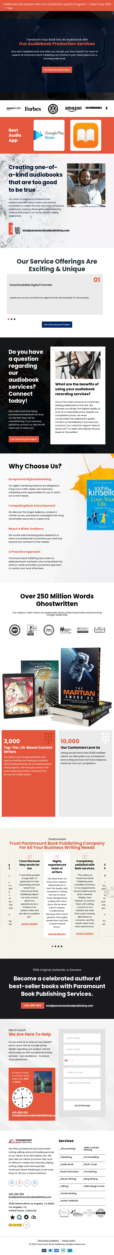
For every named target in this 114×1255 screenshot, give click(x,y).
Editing (64, 1186)
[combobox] (67, 1060)
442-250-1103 (18, 230)
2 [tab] (11, 319)
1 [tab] (8, 319)
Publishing (66, 1157)
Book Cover (90, 1164)
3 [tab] (14, 319)
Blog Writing (91, 1179)
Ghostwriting (68, 1149)
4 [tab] (61, 946)
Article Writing (68, 1193)
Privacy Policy (68, 1241)
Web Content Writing (91, 1149)
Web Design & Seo (94, 1186)
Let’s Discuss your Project (57, 69)
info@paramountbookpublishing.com (46, 230)
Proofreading (91, 1157)
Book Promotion (70, 1172)
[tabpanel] (55, 294)
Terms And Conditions (48, 1241)
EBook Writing (68, 1179)
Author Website (69, 1201)
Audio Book (67, 1164)
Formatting (90, 1172)
